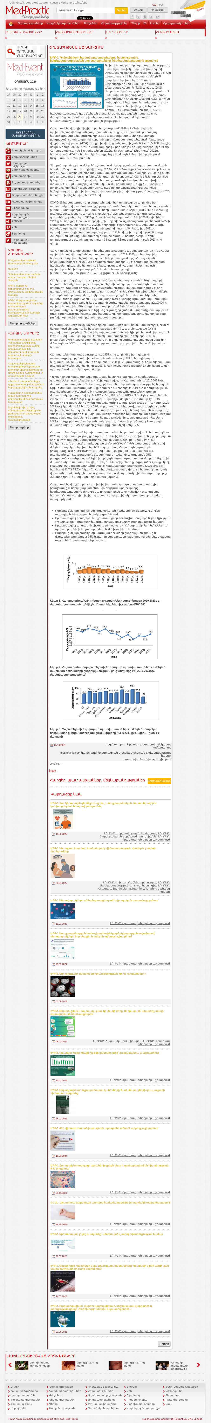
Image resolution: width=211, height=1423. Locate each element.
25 (14, 116)
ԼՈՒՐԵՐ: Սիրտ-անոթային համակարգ (130, 833)
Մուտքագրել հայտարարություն (25, 134)
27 (8, 94)
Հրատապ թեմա (21, 1404)
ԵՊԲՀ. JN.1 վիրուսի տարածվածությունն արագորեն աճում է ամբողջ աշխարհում (104, 1128)
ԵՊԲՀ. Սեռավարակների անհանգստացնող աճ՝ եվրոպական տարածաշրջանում (104, 900)
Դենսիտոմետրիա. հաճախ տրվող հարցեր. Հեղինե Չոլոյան (24, 277)
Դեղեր (135, 23)
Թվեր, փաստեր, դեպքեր (28, 195)
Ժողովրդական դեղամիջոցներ (39, 1364)
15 (37, 105)
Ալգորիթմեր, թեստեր (26, 188)
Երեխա (17, 220)
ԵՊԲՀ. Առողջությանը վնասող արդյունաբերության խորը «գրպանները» (98, 973)
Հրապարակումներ (176, 23)
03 (145, 23)
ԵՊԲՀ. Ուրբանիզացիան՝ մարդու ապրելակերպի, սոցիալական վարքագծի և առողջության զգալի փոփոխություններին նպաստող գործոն (101, 1308)
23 (42, 111)
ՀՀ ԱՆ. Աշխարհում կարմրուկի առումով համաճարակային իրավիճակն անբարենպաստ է (110, 1202)
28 (14, 94)
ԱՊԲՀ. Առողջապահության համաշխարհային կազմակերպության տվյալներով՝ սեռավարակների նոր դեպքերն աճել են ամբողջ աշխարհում (102, 935)
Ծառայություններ (30, 23)
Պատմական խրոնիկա (27, 201)
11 (14, 105)
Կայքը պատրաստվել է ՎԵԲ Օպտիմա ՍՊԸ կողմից (172, 1419)
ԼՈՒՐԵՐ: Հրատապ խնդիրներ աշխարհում (146, 838)
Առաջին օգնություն (62, 1408)
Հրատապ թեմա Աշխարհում (76, 47)
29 (19, 94)
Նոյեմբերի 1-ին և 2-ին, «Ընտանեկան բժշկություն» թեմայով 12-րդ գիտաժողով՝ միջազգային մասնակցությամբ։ (24, 413)
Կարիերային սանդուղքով (20, 215)
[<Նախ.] (7, 81)
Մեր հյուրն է (19, 1408)
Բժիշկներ (90, 23)
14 (30, 105)
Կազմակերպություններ (63, 23)
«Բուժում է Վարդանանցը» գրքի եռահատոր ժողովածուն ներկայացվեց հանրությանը (26, 384)
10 (8, 105)
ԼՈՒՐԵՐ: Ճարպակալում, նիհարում (117, 1041)
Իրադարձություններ (24, 1391)
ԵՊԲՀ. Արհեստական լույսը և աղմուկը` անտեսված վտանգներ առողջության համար (106, 1234)
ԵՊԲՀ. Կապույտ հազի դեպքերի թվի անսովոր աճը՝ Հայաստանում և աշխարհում (104, 1052)
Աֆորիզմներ (20, 208)
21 (30, 111)
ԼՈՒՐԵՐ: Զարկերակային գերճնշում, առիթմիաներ (134, 835)
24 (8, 116)
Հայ (154, 4)
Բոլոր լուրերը (19, 427)
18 (14, 111)
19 (19, 111)
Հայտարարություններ (26, 1399)
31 (30, 94)
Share (52, 770)
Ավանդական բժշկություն (20, 164)
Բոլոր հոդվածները (23, 323)
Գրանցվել (157, 9)
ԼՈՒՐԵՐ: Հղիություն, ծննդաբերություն (130, 882)
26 (19, 116)
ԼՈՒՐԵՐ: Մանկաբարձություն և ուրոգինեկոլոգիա (135, 884)
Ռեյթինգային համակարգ (20, 241)
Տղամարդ (18, 233)
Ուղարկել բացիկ (176, 1399)
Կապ (40, 31)
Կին (14, 227)
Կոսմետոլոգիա (22, 176)
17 (8, 111)
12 (19, 105)
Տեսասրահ (25, 31)
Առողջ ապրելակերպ (25, 169)
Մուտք (138, 9)
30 (25, 94)
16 (42, 105)
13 (25, 105)
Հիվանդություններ (114, 23)
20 (25, 111)
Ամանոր (13, 269)
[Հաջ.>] (43, 81)
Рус (161, 4)
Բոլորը (164, 1343)
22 (37, 111)
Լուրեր (154, 23)
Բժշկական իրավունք (26, 182)
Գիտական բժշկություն (27, 150)
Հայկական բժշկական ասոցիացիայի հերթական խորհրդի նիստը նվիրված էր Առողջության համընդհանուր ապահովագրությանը (25, 369)
